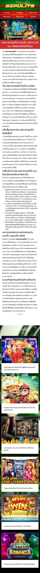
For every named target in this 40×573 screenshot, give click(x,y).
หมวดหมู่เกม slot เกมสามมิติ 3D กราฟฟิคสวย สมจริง (19, 449)
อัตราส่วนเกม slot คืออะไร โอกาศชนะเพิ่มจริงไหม (19, 564)
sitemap (20, 314)
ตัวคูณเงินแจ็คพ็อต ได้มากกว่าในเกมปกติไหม (18, 488)
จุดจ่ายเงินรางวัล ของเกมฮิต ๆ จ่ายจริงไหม (17, 526)
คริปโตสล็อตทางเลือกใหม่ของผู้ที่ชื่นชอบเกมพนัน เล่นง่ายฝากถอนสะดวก (19, 368)
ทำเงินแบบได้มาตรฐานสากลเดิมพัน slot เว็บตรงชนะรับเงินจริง (19, 408)
